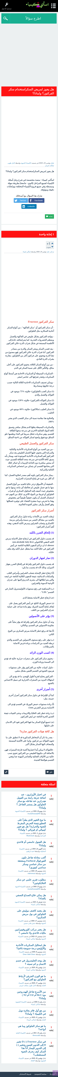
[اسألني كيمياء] (37, 4)
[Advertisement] (29, 54)
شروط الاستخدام (25, 1074)
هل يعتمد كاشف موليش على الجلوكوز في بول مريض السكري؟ (31, 914)
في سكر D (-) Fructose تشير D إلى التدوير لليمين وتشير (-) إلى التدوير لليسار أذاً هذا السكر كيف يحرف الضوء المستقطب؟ (31, 1048)
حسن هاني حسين (29, 923)
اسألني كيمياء (30, 939)
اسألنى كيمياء (35, 904)
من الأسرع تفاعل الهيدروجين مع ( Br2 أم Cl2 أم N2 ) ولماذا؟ (31, 995)
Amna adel (36, 1035)
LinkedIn (31, 206)
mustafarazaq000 (34, 814)
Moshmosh (30, 836)
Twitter (23, 200)
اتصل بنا (52, 1074)
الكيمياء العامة (20, 1033)
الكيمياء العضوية (21, 1002)
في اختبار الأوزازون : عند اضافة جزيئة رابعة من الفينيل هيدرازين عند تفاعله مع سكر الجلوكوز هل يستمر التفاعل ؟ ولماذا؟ (31, 801)
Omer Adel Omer (29, 954)
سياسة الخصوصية (40, 1074)
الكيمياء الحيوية (26, 163)
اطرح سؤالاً (33, 18)
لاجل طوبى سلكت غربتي (27, 985)
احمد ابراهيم (30, 851)
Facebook (39, 200)
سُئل (52, 163)
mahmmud (31, 873)
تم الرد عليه (50, 252)
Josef (33, 1061)
